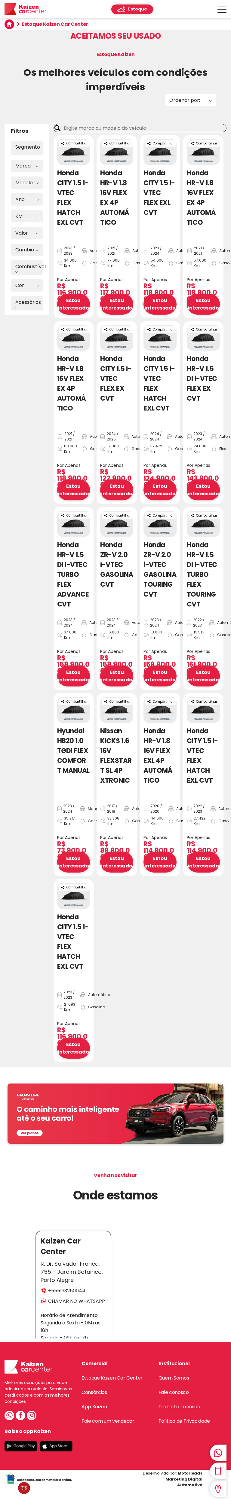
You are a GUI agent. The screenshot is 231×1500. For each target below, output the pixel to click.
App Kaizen (94, 1406)
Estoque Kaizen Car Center (112, 1377)
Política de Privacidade (184, 1421)
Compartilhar (77, 143)
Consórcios (94, 1392)
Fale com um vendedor (108, 1421)
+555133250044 (66, 1290)
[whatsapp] (9, 1416)
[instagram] (31, 1416)
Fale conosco (174, 1392)
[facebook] (20, 1416)
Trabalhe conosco (179, 1406)
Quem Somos (174, 1377)
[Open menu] (221, 9)
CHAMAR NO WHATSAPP (76, 1301)
